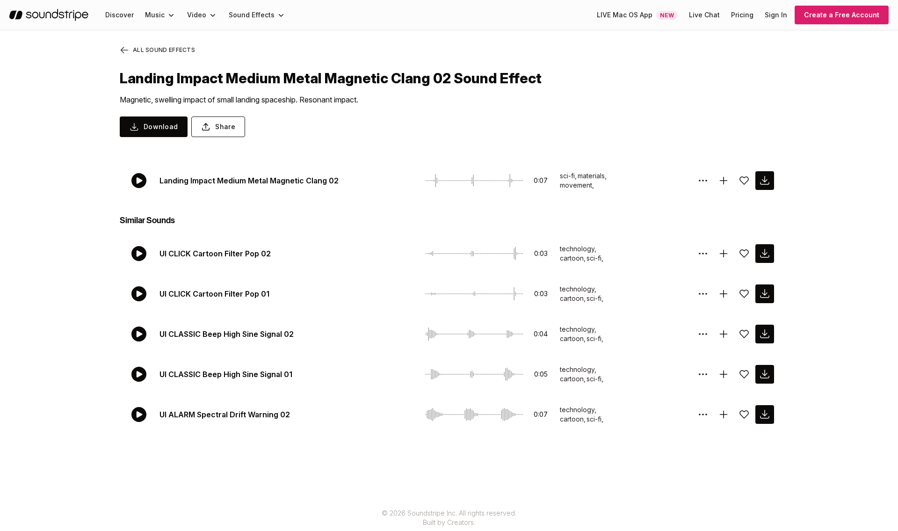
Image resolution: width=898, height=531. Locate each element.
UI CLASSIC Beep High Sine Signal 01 (225, 374)
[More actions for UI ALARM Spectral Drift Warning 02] (703, 414)
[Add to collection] (723, 180)
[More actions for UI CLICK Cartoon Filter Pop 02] (703, 253)
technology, (578, 249)
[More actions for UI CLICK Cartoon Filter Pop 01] (703, 293)
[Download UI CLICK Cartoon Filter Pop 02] (764, 253)
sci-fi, (568, 176)
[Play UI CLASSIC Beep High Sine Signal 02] (138, 334)
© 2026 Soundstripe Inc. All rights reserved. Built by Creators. (449, 517)
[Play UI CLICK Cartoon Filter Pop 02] (138, 253)
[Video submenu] (212, 15)
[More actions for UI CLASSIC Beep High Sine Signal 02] (703, 334)
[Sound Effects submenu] (281, 15)
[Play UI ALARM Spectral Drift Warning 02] (138, 414)
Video (196, 15)
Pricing (742, 15)
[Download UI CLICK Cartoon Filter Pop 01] (764, 293)
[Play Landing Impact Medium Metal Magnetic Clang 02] (138, 180)
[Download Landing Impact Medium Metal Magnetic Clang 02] (764, 180)
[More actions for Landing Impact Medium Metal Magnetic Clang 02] (703, 180)
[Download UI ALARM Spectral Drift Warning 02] (764, 414)
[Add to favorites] (744, 180)
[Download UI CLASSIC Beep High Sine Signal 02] (764, 334)
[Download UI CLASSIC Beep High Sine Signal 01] (764, 374)
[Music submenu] (171, 15)
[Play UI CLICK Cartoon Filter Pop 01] (138, 293)
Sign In (776, 15)
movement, (577, 185)
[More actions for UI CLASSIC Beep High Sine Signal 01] (703, 374)
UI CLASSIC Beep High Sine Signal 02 (226, 334)
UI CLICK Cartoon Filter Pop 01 (214, 293)
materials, (592, 176)
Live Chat (704, 15)
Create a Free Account (841, 15)
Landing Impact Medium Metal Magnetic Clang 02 (249, 180)
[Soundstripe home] (48, 15)
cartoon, (573, 258)
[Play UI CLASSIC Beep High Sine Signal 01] (138, 374)
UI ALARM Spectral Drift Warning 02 (224, 414)
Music (155, 15)
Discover (119, 15)
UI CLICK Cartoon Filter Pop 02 (215, 253)
